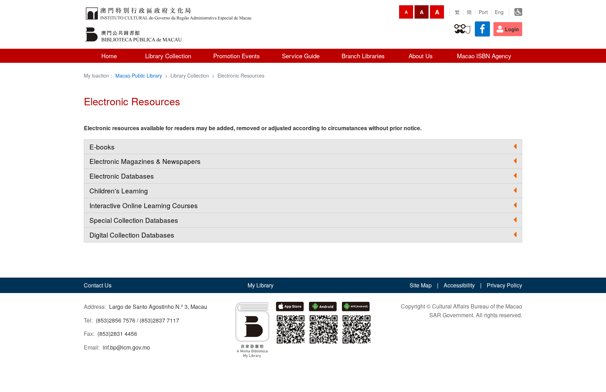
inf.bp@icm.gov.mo (126, 347)
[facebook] (482, 28)
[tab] (303, 146)
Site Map (421, 285)
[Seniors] (462, 29)
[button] (303, 146)
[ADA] (518, 12)
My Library (261, 285)
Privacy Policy (504, 285)
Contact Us (98, 285)
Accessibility (459, 285)
